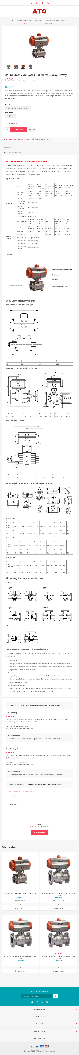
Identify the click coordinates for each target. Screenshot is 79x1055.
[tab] (39, 147)
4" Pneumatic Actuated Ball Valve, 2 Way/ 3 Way (20, 894)
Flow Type (9, 112)
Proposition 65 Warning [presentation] (12, 153)
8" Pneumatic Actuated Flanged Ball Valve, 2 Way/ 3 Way (58, 957)
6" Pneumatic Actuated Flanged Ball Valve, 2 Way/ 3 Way (20, 957)
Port (7, 105)
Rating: (39, 824)
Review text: (13, 804)
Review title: (13, 796)
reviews (22, 80)
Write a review (31, 80)
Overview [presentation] (7, 148)
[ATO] (13, 20)
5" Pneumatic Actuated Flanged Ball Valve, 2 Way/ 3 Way (58, 894)
